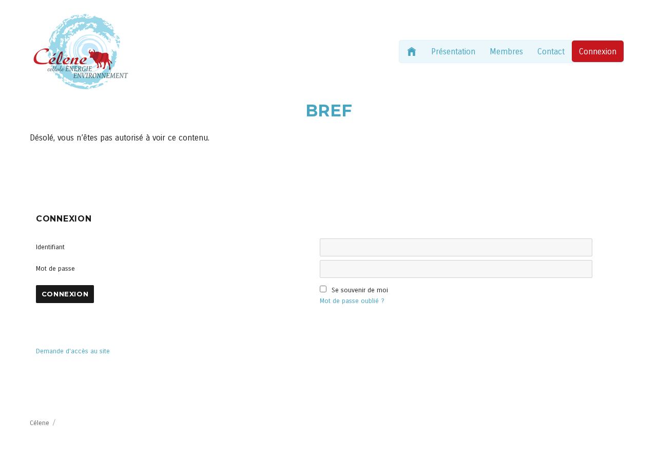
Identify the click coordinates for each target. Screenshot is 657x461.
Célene (39, 423)
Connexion (597, 51)
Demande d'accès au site (73, 351)
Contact (551, 51)
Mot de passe (55, 269)
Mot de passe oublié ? (352, 301)
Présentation (453, 51)
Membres (506, 51)
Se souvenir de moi (360, 290)
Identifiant (50, 247)
